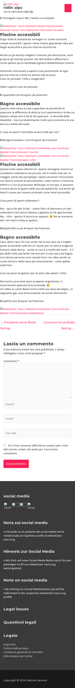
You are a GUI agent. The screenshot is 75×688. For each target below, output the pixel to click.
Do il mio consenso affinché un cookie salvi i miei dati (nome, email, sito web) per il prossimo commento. (35, 449)
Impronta (9, 644)
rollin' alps (12, 8)
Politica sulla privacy (15, 648)
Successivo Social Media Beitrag (59, 323)
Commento (11, 361)
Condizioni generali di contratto (23, 652)
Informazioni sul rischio (17, 656)
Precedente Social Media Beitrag (18, 323)
